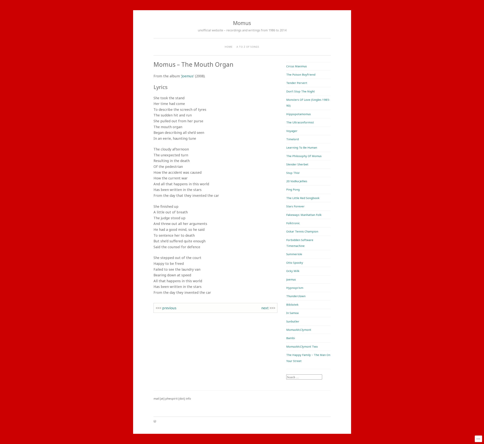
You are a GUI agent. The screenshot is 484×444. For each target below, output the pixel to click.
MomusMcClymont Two (302, 346)
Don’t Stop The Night (300, 91)
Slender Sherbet (297, 164)
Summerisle (294, 254)
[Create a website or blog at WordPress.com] (155, 421)
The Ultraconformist (300, 122)
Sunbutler (292, 321)
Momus (242, 22)
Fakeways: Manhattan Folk (304, 215)
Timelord (292, 139)
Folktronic (293, 223)
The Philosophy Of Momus (304, 156)
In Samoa (292, 313)
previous (169, 308)
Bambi (290, 338)
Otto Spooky (294, 262)
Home (228, 46)
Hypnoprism (294, 288)
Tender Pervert (296, 83)
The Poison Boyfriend (300, 74)
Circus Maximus (296, 66)
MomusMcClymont (298, 330)
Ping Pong (293, 189)
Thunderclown (296, 296)
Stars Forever (295, 206)
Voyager (291, 131)
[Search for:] (304, 377)
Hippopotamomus (298, 114)
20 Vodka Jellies (296, 181)
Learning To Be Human (301, 147)
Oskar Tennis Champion (302, 231)
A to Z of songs (248, 46)
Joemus (187, 76)
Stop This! (292, 173)
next (265, 308)
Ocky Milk (292, 271)
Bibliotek (292, 304)
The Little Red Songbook (303, 198)
